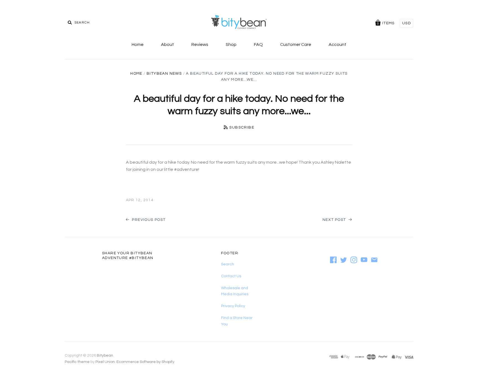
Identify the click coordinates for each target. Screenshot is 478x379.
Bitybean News (164, 73)
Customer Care (295, 44)
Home (138, 44)
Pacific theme (77, 362)
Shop (231, 44)
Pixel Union (105, 362)
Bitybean (105, 355)
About (167, 44)
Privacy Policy (233, 306)
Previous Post (148, 220)
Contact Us (231, 276)
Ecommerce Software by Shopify (145, 362)
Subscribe (241, 127)
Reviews (199, 44)
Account (337, 44)
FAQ (258, 44)
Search (227, 264)
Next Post (335, 220)
